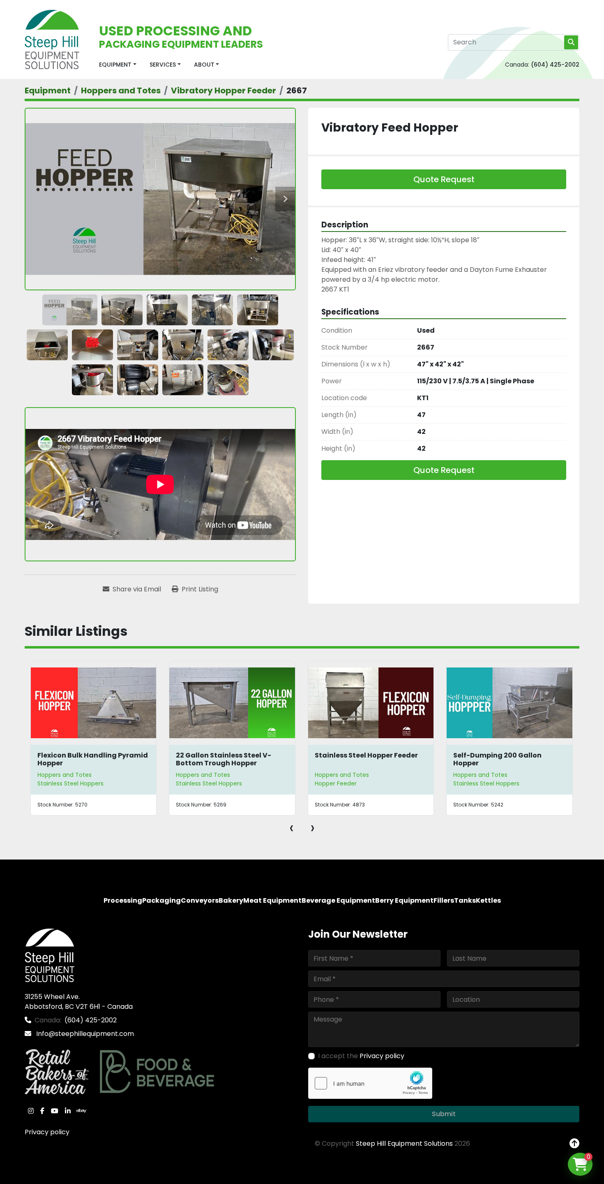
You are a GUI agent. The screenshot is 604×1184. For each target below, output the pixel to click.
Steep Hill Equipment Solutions (404, 1143)
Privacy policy (47, 1132)
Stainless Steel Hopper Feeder (227, 755)
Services (163, 64)
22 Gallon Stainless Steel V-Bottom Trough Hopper (84, 759)
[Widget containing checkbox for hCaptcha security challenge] (370, 1083)
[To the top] (574, 1143)
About (204, 64)
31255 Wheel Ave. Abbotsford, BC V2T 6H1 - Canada (79, 1001)
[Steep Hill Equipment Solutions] (49, 954)
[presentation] (291, 827)
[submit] (571, 42)
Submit (444, 1114)
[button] (117, 64)
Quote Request (444, 179)
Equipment (115, 64)
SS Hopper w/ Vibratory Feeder (505, 755)
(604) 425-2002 (555, 64)
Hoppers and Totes (64, 775)
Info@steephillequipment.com (84, 1033)
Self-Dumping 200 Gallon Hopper (358, 759)
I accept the (361, 1056)
